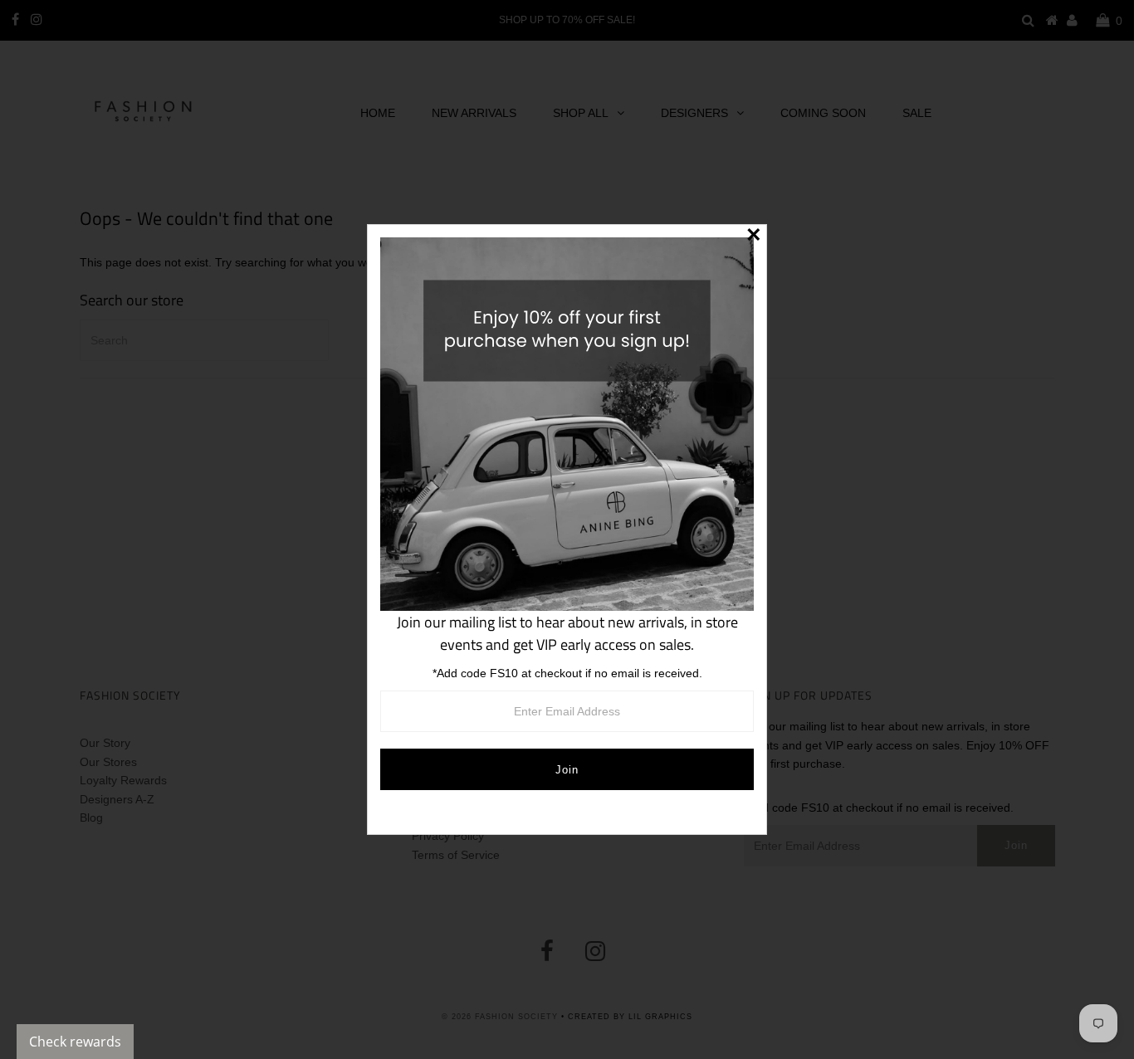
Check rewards (75, 1041)
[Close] (753, 237)
